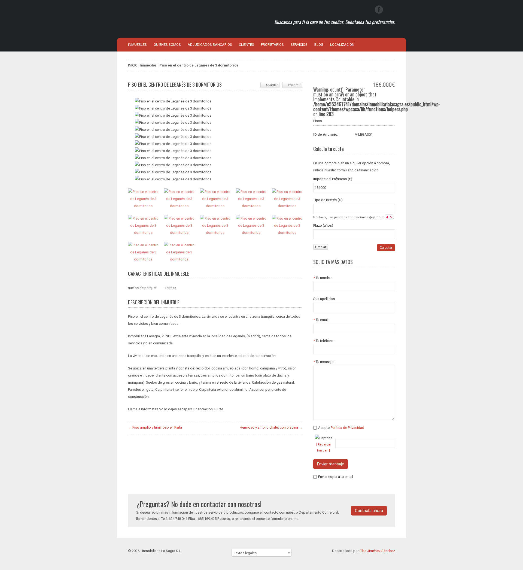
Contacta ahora (369, 510)
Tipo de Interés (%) (328, 200)
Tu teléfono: (323, 341)
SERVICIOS (299, 45)
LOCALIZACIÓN (342, 45)
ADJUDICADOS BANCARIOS (210, 45)
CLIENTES (246, 45)
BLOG (318, 45)
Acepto (341, 428)
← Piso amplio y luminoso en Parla (155, 427)
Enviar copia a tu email (335, 477)
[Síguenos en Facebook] (379, 9)
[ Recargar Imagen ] (323, 447)
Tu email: (321, 320)
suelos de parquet (142, 288)
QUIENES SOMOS (167, 45)
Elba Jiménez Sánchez (377, 551)
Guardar (272, 85)
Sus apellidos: (324, 299)
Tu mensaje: (323, 362)
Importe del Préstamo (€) (332, 179)
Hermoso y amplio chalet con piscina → (271, 427)
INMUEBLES (137, 45)
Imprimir (294, 85)
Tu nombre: (323, 278)
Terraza (170, 288)
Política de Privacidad (347, 428)
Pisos (317, 121)
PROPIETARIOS (272, 45)
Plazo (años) (323, 225)
